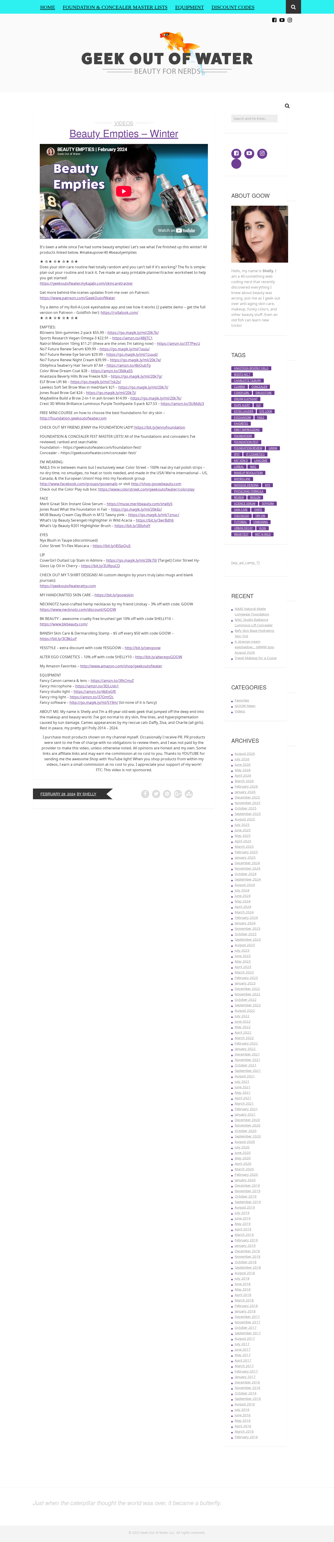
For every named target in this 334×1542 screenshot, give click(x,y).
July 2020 (242, 1147)
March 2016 (244, 1431)
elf (258, 405)
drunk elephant (246, 399)
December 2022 (247, 988)
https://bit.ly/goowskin (114, 594)
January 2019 (245, 1245)
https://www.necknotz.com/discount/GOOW (78, 609)
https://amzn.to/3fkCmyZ (112, 680)
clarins (239, 387)
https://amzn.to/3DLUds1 (97, 686)
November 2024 (247, 868)
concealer (259, 387)
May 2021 (243, 1092)
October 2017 (246, 1327)
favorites (241, 423)
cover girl (241, 393)
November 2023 (247, 928)
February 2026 (246, 786)
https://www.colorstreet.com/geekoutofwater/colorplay (146, 489)
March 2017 (244, 1365)
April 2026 (243, 775)
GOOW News (245, 705)
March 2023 (244, 972)
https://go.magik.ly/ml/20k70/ (131, 560)
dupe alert (242, 405)
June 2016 (243, 1415)
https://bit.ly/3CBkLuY (58, 638)
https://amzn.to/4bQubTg (129, 365)
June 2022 (243, 1021)
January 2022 (245, 1048)
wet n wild (263, 534)
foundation (243, 436)
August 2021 (245, 1076)
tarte (258, 510)
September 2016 (248, 1398)
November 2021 (247, 1059)
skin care (241, 510)
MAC (253, 467)
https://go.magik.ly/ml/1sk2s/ (95, 381)
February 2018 (246, 1305)
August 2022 (245, 1010)
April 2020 (243, 1163)
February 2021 (246, 1109)
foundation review (248, 448)
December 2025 (247, 797)
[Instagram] (289, 17)
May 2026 (243, 770)
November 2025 (247, 802)
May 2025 (243, 835)
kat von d (241, 460)
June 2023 (243, 955)
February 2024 (246, 917)
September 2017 (248, 1333)
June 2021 (243, 1087)
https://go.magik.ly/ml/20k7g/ (136, 376)
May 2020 (243, 1158)
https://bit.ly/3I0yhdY (132, 525)
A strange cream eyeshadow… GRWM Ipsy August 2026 (254, 647)
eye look (265, 411)
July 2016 (242, 1409)
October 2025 (246, 808)
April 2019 (243, 1229)
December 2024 (247, 863)
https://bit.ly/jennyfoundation (159, 427)
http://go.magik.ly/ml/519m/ (94, 702)
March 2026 (244, 781)
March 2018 (244, 1300)
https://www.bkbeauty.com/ (64, 624)
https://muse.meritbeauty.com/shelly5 (139, 503)
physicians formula (248, 491)
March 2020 (244, 1169)
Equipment (189, 7)
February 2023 (246, 977)
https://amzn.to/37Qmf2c (92, 696)
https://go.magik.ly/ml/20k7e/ (135, 359)
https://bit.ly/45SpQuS (112, 545)
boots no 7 (242, 374)
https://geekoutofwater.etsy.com (68, 585)
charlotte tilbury (247, 380)
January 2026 (245, 791)
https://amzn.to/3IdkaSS (112, 370)
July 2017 (242, 1344)
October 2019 (246, 1196)
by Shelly (86, 794)
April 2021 (243, 1098)
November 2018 (247, 1256)
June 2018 (243, 1283)
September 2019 (248, 1201)
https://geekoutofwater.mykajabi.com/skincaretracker (86, 283)
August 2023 (245, 945)
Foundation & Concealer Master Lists (115, 7)
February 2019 (246, 1240)
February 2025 (246, 852)
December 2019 (247, 1185)
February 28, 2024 (57, 794)
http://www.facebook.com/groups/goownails (79, 483)
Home (47, 7)
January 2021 (245, 1114)
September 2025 (248, 813)
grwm (273, 448)
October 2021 (246, 1065)
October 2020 (246, 1130)
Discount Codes (233, 7)
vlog (262, 528)
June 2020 (243, 1152)
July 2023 (242, 950)
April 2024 (243, 906)
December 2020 (247, 1119)
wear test (241, 534)
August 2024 (245, 884)
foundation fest (246, 442)
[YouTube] (282, 17)
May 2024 (243, 901)
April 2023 (243, 966)
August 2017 (245, 1338)
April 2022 (243, 1032)
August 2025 (245, 819)
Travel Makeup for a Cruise (256, 658)
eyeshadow (242, 417)
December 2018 (247, 1251)
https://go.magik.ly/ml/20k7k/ (156, 398)
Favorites (242, 700)
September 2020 (248, 1136)
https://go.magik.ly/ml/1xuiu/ (125, 348)
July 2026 (242, 759)
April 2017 (243, 1360)
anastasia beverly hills (251, 368)
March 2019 (244, 1234)
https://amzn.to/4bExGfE (95, 691)
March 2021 (244, 1103)
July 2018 (242, 1278)
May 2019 (243, 1223)
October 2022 (246, 999)
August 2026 (245, 753)
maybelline (242, 479)
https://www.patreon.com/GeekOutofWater (77, 297)
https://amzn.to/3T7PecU (178, 343)
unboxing (260, 522)
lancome (260, 460)
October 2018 (246, 1262)
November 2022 (247, 994)
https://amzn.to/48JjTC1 (132, 338)
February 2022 (246, 1043)
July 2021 (242, 1081)
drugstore (264, 393)
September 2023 (248, 939)
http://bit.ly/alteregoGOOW (158, 656)
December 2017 (247, 1316)
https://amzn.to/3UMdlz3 (182, 403)
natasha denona (246, 485)
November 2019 (247, 1191)
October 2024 (246, 873)
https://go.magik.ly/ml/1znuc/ (153, 514)
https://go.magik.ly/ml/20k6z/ (136, 509)
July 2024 (242, 890)
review (239, 497)
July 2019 (242, 1212)
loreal (239, 467)
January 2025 (245, 857)
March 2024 (244, 912)
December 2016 (247, 1382)
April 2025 (243, 841)
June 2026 (243, 764)
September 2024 (248, 879)
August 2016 (245, 1404)
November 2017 (247, 1322)
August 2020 (245, 1141)
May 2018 (243, 1289)
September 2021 (248, 1070)
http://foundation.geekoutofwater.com (73, 418)
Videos (123, 122)
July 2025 (242, 824)
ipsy (237, 454)
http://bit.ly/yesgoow (143, 647)
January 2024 (245, 923)
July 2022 (242, 1016)
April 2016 (243, 1426)
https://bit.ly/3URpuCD (100, 565)
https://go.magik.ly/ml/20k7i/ (143, 387)
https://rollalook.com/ (119, 312)
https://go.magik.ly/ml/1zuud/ (132, 354)
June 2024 (243, 895)
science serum (244, 503)
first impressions (247, 430)
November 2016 (247, 1387)
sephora (268, 503)
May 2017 (243, 1354)
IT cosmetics (255, 454)
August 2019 (245, 1207)
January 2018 (245, 1311)
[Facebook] (274, 17)
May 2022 (243, 1027)
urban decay (243, 528)
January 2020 (245, 1180)
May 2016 (243, 1420)
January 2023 (245, 983)
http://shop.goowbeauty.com (156, 483)
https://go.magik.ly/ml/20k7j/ (111, 392)
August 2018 (245, 1272)
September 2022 (248, 1005)
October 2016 (246, 1393)
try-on (260, 516)
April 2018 (243, 1294)
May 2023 (243, 961)
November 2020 (247, 1125)
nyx (267, 485)
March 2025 (244, 846)
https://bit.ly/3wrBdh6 (155, 520)
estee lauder (243, 411)
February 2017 (246, 1371)
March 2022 (244, 1037)
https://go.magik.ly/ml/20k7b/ (133, 332)
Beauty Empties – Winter (124, 133)
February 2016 (246, 1436)
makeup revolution (248, 473)
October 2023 (246, 934)
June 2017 (243, 1349)
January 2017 (245, 1376)
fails (260, 417)
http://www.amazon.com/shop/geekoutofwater (121, 666)
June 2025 (243, 830)
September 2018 (248, 1267)
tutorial (240, 522)
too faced (241, 516)
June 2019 (243, 1218)
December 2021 (247, 1054)
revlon (255, 497)
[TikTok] (297, 17)
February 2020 (246, 1174)
